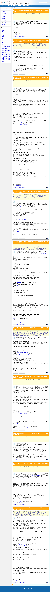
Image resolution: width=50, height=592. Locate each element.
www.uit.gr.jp (19, 322)
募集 (6, 58)
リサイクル (27, 46)
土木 (47, 515)
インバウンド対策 (27, 198)
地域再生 (37, 45)
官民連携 (42, 45)
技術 (32, 45)
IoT (14, 47)
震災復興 (22, 46)
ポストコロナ (29, 45)
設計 (3, 36)
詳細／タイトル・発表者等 (23, 124)
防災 (40, 44)
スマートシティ (18, 46)
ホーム (13, 7)
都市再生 (34, 45)
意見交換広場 (4, 13)
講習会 (5, 56)
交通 (39, 44)
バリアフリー (37, 46)
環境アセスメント (32, 46)
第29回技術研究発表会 (36, 475)
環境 (32, 44)
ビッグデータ (18, 47)
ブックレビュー (4, 20)
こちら (18, 285)
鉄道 (41, 46)
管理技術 (36, 47)
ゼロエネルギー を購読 (13, 585)
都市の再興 (43, 44)
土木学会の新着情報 (17, 5)
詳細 (18, 231)
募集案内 (3, 16)
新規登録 (3, 24)
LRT (43, 46)
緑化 (24, 46)
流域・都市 (7, 59)
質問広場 (3, 11)
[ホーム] (3, 3)
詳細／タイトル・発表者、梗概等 (24, 354)
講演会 (33, 512)
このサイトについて (25, 588)
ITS (44, 46)
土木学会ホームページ (27, 5)
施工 (34, 47)
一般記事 (3, 18)
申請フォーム (15, 318)
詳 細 (18, 423)
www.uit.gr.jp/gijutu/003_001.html (22, 352)
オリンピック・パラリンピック (34, 249)
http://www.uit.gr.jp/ (19, 185)
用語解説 (3, 31)
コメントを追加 (22, 36)
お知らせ (27, 44)
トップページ (3, 5)
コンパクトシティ (19, 45)
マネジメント (29, 196)
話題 (3, 30)
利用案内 (10, 5)
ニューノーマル (25, 45)
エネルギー (35, 44)
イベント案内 (19, 44)
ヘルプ (31, 588)
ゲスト (5, 22)
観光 (15, 46)
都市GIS (41, 197)
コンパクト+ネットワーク (23, 196)
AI (20, 47)
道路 (40, 46)
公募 (3, 48)
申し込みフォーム (20, 122)
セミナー (7, 50)
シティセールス (21, 198)
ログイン (8, 24)
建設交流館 (19, 282)
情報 (37, 44)
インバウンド (24, 441)
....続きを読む (15, 34)
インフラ (31, 47)
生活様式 (15, 45)
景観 (40, 45)
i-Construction (23, 47)
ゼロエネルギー (27, 47)
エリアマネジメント (41, 247)
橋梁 (3, 58)
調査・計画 (5, 52)
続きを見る (16, 36)
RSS (34, 588)
